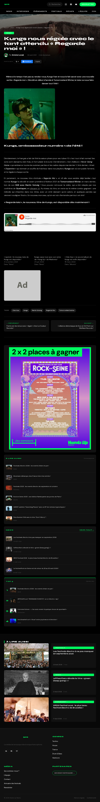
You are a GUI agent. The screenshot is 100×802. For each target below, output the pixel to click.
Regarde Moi (50, 310)
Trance (55, 750)
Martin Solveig (37, 310)
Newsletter (88, 4)
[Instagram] (66, 4)
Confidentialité (91, 798)
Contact (7, 779)
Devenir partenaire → (65, 773)
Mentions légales (79, 798)
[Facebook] (71, 4)
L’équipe (83, 11)
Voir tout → (87, 530)
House (54, 745)
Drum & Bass (57, 754)
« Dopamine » (10, 168)
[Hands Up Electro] (7, 4)
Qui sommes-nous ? (11, 771)
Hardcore (56, 758)
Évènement (60, 702)
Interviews (23, 11)
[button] (7, 4)
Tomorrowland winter (67, 310)
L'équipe (7, 775)
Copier (37, 61)
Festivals (56, 11)
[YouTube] (76, 4)
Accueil (6, 27)
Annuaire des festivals (12, 783)
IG (6, 751)
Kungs (26, 310)
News (9, 11)
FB (11, 751)
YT (17, 751)
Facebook (28, 61)
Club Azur (16, 310)
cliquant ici (35, 188)
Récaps (70, 11)
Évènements (40, 11)
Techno (55, 741)
